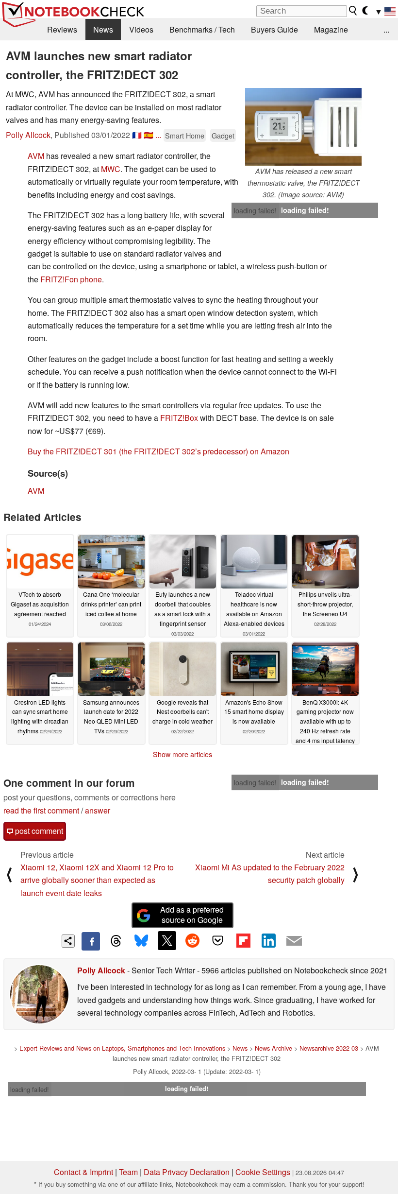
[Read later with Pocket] (218, 940)
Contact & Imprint (83, 1171)
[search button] (353, 11)
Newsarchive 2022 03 (328, 1048)
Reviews (62, 29)
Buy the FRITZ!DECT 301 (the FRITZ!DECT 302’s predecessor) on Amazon (158, 451)
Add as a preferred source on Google (192, 914)
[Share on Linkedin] (268, 940)
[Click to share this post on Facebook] (91, 941)
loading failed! (255, 210)
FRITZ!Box (179, 417)
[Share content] (68, 941)
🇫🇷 (137, 134)
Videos (141, 29)
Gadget (223, 135)
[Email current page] (294, 941)
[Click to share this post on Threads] (116, 941)
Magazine (331, 29)
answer (97, 810)
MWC (110, 168)
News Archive (273, 1048)
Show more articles (182, 754)
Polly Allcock (28, 134)
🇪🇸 (148, 134)
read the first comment (41, 810)
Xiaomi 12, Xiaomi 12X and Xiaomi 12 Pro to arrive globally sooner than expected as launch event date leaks (97, 880)
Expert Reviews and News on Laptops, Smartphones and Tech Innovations (122, 1048)
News (103, 29)
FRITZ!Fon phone (71, 279)
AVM (36, 155)
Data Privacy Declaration (187, 1171)
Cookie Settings (262, 1171)
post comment (38, 830)
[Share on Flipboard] (243, 940)
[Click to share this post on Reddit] (192, 940)
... (386, 29)
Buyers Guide (274, 29)
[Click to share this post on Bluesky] (141, 941)
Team (128, 1171)
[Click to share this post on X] (167, 940)
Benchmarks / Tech (202, 29)
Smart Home (184, 135)
